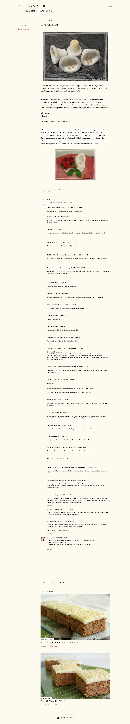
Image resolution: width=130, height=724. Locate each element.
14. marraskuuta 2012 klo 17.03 (65, 202)
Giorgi (49, 537)
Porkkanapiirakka (53, 701)
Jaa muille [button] (21, 21)
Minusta (48, 11)
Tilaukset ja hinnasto (34, 11)
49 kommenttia (52, 646)
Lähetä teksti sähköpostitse (56, 189)
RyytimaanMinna (53, 522)
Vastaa (49, 505)
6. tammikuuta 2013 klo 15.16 (60, 537)
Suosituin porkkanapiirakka (60, 642)
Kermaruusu (38, 6)
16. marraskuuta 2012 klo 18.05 (64, 509)
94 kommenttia (52, 705)
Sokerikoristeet (23, 29)
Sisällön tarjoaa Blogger (67, 717)
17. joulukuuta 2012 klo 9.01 (67, 521)
